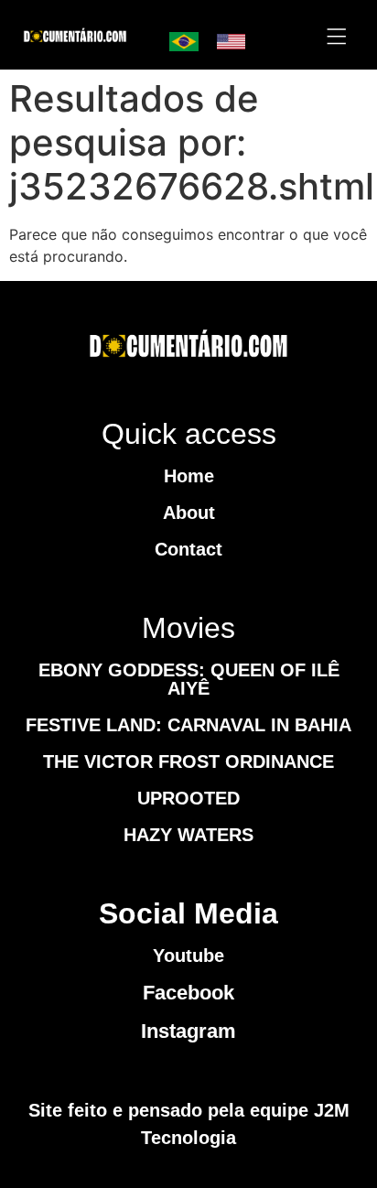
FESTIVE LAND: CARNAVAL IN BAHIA (188, 725)
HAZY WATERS (188, 835)
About (189, 512)
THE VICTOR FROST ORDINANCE (188, 761)
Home (189, 476)
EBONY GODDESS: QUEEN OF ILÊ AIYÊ (188, 679)
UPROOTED (188, 798)
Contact (188, 549)
